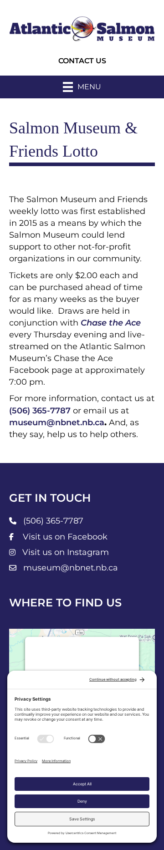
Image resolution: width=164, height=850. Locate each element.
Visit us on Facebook (65, 537)
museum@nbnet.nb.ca (56, 422)
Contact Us (82, 60)
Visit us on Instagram (65, 552)
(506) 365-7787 (40, 411)
